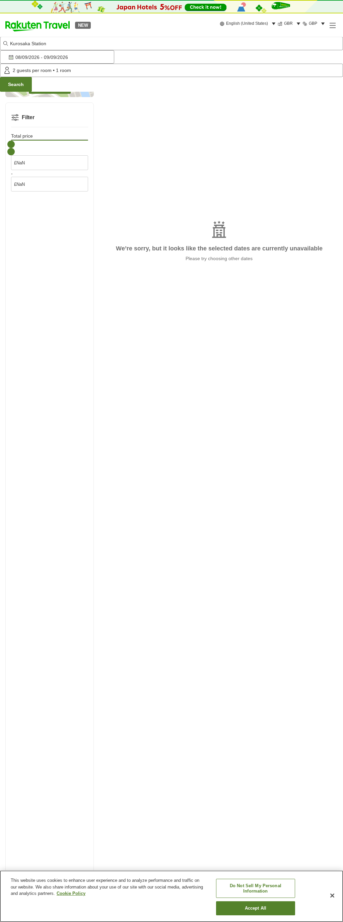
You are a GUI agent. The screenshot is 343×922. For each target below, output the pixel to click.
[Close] (332, 895)
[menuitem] (249, 24)
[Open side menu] (332, 25)
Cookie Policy (71, 893)
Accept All (255, 908)
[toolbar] (171, 57)
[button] (37, 25)
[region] (171, 896)
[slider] (11, 144)
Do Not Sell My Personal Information (255, 888)
